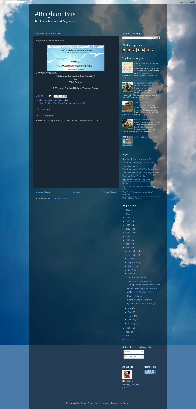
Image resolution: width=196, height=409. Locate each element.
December (133, 251)
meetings (58, 100)
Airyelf (107, 403)
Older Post (109, 192)
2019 (128, 225)
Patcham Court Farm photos (135, 176)
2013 (128, 248)
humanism (47, 100)
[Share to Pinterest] (65, 96)
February (132, 320)
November (133, 255)
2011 (128, 332)
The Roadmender (130, 166)
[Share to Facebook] (63, 96)
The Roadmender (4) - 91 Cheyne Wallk (140, 173)
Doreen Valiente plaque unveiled (142, 288)
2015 (128, 240)
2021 (128, 218)
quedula (129, 381)
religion (66, 100)
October (132, 259)
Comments (131, 357)
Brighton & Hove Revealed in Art (137, 159)
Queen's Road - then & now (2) (141, 303)
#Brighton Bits (55, 13)
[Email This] (55, 96)
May (130, 308)
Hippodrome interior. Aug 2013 (136, 180)
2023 (128, 210)
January (132, 323)
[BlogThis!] (57, 96)
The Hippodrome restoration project (143, 285)
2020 (128, 221)
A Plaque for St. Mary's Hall (139, 292)
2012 (128, 328)
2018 (128, 229)
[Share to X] (60, 96)
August (131, 266)
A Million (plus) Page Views (146, 137)
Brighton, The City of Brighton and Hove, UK (65, 103)
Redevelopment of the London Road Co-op (144, 84)
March (131, 316)
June (130, 274)
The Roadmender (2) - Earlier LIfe (137, 162)
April (130, 312)
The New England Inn (137, 277)
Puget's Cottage (134, 296)
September (133, 262)
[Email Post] (50, 96)
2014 (128, 244)
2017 (128, 233)
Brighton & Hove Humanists (139, 300)
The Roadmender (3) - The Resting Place (141, 169)
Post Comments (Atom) (58, 198)
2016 (128, 236)
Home (76, 192)
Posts (128, 352)
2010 (128, 336)
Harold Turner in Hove (144, 120)
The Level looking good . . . (139, 281)
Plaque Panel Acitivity (132, 198)
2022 (128, 214)
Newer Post (43, 192)
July (130, 270)
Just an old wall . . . (143, 102)
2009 (128, 340)
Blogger (126, 403)
